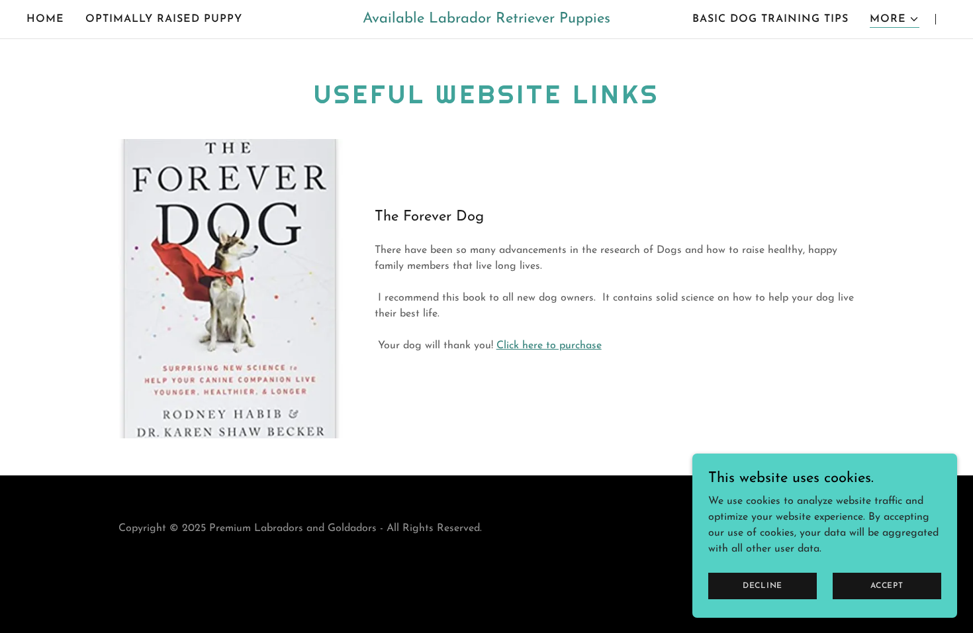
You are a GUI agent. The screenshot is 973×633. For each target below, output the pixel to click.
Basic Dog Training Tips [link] (770, 19)
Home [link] (45, 19)
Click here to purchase (549, 345)
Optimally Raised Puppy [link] (163, 19)
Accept (887, 585)
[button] (894, 19)
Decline (762, 585)
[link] (486, 20)
